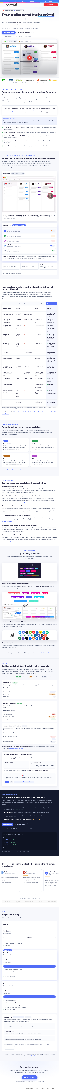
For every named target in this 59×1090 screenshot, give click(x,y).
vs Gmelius (29, 411)
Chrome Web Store (30, 894)
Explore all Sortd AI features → (16, 748)
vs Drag (34, 411)
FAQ (48, 1088)
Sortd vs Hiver (17, 411)
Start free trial (29, 966)
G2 (36, 894)
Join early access (9, 1048)
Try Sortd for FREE (50, 4)
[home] (11, 4)
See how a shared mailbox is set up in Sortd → (13, 469)
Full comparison (24, 502)
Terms (36, 1088)
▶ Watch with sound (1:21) (25, 32)
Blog (53, 1088)
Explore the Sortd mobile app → (45, 652)
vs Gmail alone (50, 411)
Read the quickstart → (20, 824)
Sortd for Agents (7, 824)
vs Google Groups (41, 411)
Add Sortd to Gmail (8, 32)
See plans (29, 937)
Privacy (42, 1088)
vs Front (24, 411)
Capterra (41, 894)
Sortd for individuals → (7, 521)
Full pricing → (34, 1055)
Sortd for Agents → (9, 541)
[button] (3, 5)
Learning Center (29, 1088)
